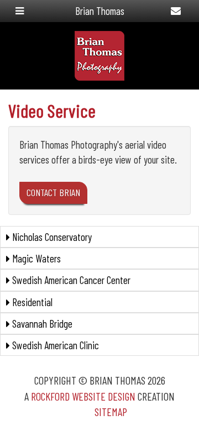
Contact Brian (53, 192)
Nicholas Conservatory (51, 236)
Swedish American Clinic (54, 345)
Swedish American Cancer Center (70, 280)
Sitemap (111, 411)
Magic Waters (35, 258)
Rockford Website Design (83, 396)
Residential (31, 302)
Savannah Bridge (41, 323)
